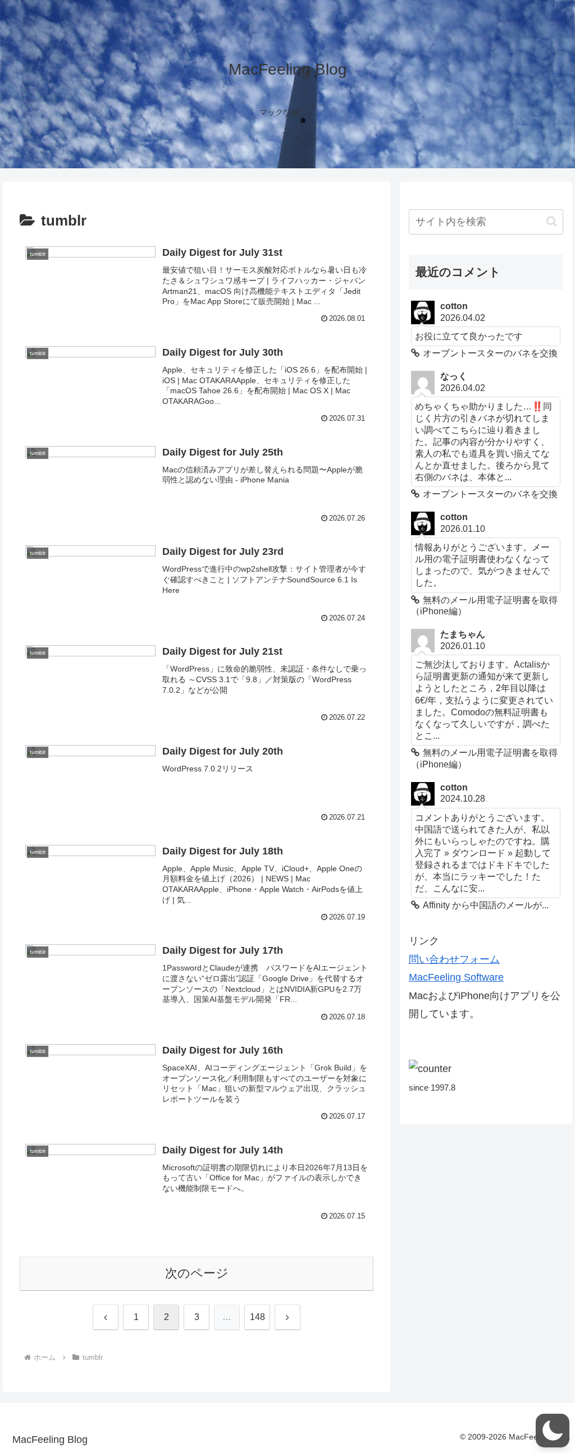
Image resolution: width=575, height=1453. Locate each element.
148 (257, 1317)
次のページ (197, 1273)
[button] (552, 221)
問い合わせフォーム (454, 959)
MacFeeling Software (456, 977)
